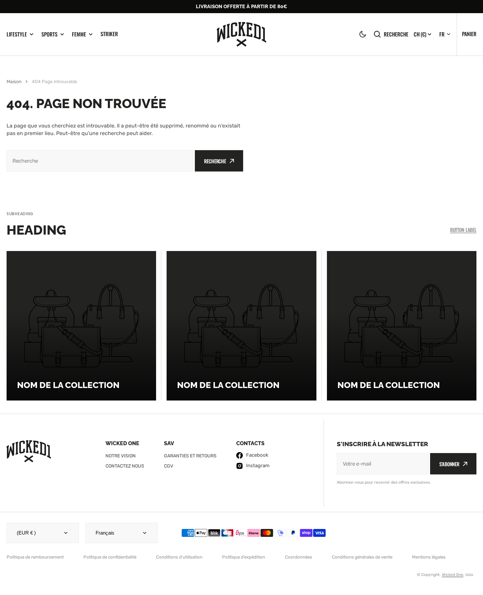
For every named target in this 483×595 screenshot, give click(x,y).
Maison (14, 81)
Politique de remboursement (35, 557)
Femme (79, 34)
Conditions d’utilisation (179, 557)
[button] (362, 34)
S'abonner (449, 464)
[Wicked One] (241, 34)
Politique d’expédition (243, 557)
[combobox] (100, 161)
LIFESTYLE (17, 34)
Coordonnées (298, 557)
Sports (49, 34)
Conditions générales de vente (362, 557)
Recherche (396, 34)
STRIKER (109, 34)
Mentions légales (429, 557)
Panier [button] (469, 34)
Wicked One (452, 574)
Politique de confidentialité (109, 557)
